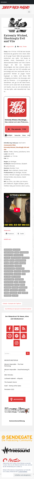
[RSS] (23, 329)
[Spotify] (17, 336)
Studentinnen (13, 290)
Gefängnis (22, 263)
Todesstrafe (13, 293)
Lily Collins (7, 276)
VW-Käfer (24, 293)
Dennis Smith (25, 258)
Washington (8, 295)
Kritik (20, 46)
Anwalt (16, 252)
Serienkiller (7, 287)
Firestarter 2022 (9, 389)
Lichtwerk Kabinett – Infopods (13, 378)
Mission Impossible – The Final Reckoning (13, 365)
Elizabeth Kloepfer (20, 260)
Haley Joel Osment (9, 268)
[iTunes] (9, 336)
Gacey (16, 263)
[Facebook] (9, 329)
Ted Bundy (22, 290)
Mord (16, 282)
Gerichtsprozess (9, 266)
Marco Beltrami (16, 276)
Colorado (7, 258)
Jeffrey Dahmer (9, 271)
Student (7, 290)
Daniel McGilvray (15, 258)
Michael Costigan (9, 279)
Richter (22, 285)
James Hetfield (20, 268)
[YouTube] (23, 336)
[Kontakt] (17, 329)
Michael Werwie (9, 282)
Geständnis (18, 266)
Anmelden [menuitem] (4, 2)
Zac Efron (15, 295)
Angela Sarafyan (9, 252)
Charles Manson (18, 255)
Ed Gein (12, 260)
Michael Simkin (19, 279)
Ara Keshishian (24, 252)
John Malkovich (8, 274)
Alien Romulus (8, 375)
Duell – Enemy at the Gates (12, 386)
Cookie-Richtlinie (22, 471)
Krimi (23, 274)
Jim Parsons (17, 271)
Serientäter (15, 287)
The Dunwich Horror (10, 382)
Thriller (25, 46)
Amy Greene (16, 249)
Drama (6, 260)
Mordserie (22, 282)
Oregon (17, 285)
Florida (6, 263)
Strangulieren (23, 287)
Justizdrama (17, 274)
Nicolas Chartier (9, 285)
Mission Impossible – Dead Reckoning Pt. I (17, 370)
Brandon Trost (8, 255)
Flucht (11, 263)
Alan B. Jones (8, 249)
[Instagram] (17, 343)
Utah (19, 293)
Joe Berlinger (25, 271)
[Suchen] (28, 353)
